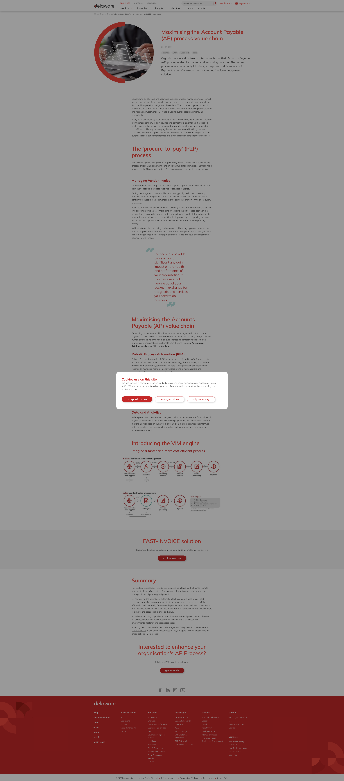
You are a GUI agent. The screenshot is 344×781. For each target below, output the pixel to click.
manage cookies (169, 399)
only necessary (201, 399)
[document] (172, 390)
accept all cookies (137, 399)
